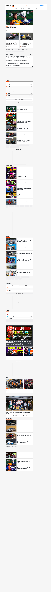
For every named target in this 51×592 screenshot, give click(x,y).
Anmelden (37, 5)
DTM (21, 8)
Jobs (36, 8)
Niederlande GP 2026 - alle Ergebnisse (19, 99)
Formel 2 (16, 278)
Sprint (9, 89)
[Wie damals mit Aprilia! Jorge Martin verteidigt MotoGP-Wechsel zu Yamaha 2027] (19, 189)
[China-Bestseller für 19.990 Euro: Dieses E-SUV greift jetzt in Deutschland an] (19, 429)
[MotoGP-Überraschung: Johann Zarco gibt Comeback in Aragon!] (19, 195)
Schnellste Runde (10, 97)
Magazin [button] (29, 5)
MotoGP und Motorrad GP (10, 165)
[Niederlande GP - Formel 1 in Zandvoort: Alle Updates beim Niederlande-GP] (14, 386)
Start (7, 8)
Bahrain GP (10, 318)
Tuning (12, 446)
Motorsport (26, 8)
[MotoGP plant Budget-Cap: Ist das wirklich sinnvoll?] (18, 65)
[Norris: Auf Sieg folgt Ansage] (19, 21)
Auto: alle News (19, 448)
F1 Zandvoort (8, 49)
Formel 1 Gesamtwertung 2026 (19, 293)
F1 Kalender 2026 (14, 51)
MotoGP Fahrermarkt (20, 51)
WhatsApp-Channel (8, 278)
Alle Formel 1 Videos (18, 361)
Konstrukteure (26, 285)
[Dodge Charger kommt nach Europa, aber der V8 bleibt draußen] (19, 436)
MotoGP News (18, 49)
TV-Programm (30, 8)
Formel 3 (20, 278)
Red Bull (26, 49)
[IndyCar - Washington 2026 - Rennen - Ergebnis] (18, 62)
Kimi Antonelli (11, 287)
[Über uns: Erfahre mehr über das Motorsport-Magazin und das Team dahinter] (19, 406)
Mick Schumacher (8, 51)
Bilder (15, 446)
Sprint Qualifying (10, 88)
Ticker (33, 5)
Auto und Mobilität (9, 418)
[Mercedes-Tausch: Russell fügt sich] (26, 40)
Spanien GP (10, 314)
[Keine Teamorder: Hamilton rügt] (12, 40)
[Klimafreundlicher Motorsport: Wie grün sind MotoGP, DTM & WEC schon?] (19, 266)
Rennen (9, 95)
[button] (32, 66)
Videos (10, 8)
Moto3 (7, 207)
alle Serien (30, 54)
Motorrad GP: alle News (19, 209)
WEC (23, 8)
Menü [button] (45, 5)
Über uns (34, 8)
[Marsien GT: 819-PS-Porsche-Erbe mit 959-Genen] (19, 423)
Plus (40, 5)
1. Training (9, 86)
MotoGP (16, 8)
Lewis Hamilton (11, 290)
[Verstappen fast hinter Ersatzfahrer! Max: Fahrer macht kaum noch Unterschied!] (32, 353)
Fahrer (12, 285)
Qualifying (9, 93)
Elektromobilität (8, 446)
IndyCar (19, 8)
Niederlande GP (10, 83)
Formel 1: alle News (18, 149)
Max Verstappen (13, 49)
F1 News (23, 49)
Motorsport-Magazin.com (10, 6)
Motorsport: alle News (19, 281)
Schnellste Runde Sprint (11, 91)
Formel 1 (13, 8)
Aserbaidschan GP (11, 316)
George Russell (11, 288)
